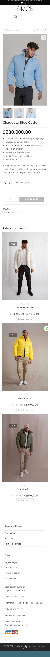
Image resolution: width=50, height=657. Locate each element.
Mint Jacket (25, 489)
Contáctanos (10, 533)
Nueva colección (12, 573)
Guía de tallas (11, 567)
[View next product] (45, 30)
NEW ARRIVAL (11, 578)
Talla (7, 183)
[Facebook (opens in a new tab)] (22, 2)
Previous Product (13, 30)
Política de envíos (13, 543)
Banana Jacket (25, 398)
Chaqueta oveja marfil (25, 307)
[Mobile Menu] (35, 17)
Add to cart (31, 199)
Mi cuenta (9, 538)
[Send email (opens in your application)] (28, 2)
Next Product (38, 30)
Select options (25, 319)
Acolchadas (16, 212)
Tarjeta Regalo (11, 562)
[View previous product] (5, 30)
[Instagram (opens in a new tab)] (25, 2)
